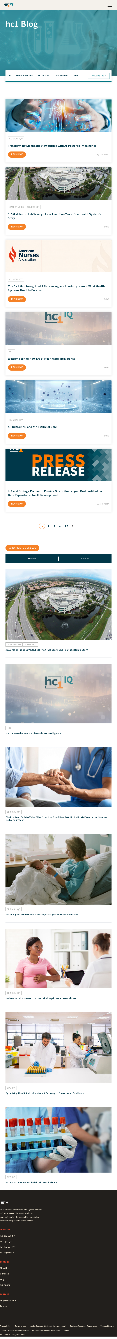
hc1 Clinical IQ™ (7, 1236)
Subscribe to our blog (22, 548)
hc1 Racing (5, 1285)
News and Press (24, 75)
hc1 (11, 351)
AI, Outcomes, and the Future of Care (32, 427)
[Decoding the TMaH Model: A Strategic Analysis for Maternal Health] (58, 869)
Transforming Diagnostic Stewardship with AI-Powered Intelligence (52, 146)
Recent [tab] (85, 558)
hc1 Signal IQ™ (7, 1252)
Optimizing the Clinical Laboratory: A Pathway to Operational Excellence (44, 1093)
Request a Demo (8, 1300)
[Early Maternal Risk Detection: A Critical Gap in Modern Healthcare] (58, 958)
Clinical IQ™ (79, 75)
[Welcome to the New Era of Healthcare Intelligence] (58, 693)
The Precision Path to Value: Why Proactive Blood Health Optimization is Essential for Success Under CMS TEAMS (56, 819)
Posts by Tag (98, 75)
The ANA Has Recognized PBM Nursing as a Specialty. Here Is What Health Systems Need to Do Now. (56, 288)
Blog (2, 1279)
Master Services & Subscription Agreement (48, 1326)
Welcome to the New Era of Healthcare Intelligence (41, 359)
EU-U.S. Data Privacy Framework (15, 1330)
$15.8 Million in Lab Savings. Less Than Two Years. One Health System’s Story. (54, 216)
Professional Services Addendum (46, 1330)
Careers (3, 1306)
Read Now (17, 154)
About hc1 (5, 1268)
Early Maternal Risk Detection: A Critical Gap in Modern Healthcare (40, 998)
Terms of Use (20, 1326)
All (10, 75)
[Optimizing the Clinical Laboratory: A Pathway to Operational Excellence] (58, 1047)
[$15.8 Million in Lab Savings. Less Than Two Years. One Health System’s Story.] (58, 604)
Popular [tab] (32, 558)
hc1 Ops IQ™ (5, 1241)
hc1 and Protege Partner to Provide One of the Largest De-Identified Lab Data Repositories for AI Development (55, 493)
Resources (43, 75)
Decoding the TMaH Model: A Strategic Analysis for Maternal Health (41, 914)
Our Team (4, 1273)
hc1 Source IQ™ (7, 1247)
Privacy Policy (5, 1326)
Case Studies (61, 75)
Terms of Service (107, 1326)
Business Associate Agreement (83, 1326)
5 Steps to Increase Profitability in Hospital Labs (31, 1182)
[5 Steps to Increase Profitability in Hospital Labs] (58, 1139)
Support (67, 1330)
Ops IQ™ (11, 1088)
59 (66, 526)
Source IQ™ (33, 207)
